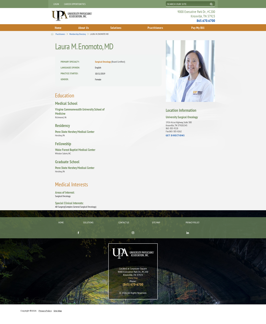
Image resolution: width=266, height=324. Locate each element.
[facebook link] (78, 233)
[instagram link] (133, 233)
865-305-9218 (172, 128)
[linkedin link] (187, 233)
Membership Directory (77, 34)
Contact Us (123, 222)
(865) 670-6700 (133, 284)
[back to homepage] (52, 34)
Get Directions (175, 135)
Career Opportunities (75, 4)
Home (58, 28)
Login (56, 4)
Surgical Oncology (110, 61)
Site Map (156, 222)
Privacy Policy (192, 222)
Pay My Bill (198, 28)
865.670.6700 (206, 20)
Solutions (115, 28)
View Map (133, 278)
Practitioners (155, 28)
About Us (83, 28)
